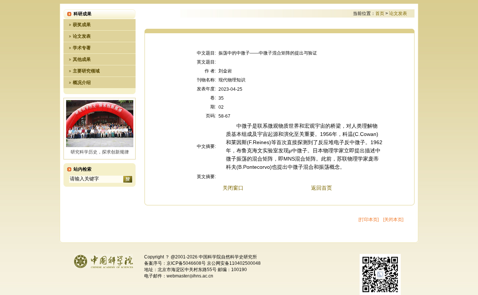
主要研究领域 (86, 71)
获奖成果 (82, 24)
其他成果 (82, 59)
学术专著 (82, 47)
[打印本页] (368, 219)
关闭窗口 (233, 188)
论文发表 (82, 36)
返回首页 (321, 188)
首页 (379, 13)
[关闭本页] (393, 219)
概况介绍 (82, 82)
